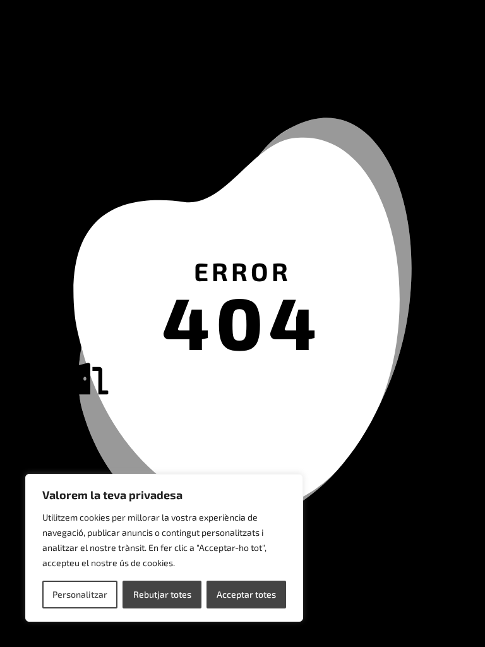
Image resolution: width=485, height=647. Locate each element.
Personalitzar (79, 594)
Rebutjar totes (162, 594)
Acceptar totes (246, 594)
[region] (164, 548)
